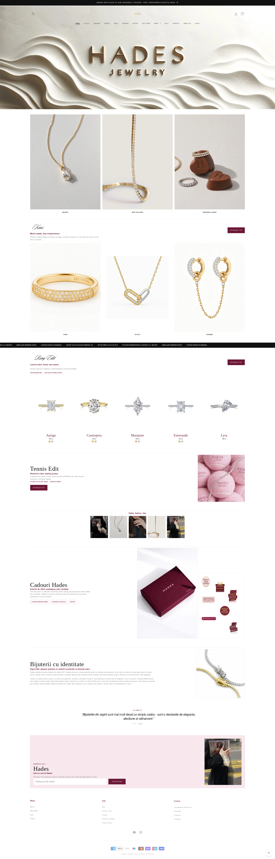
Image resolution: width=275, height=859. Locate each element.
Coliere (32, 818)
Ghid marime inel (36, 372)
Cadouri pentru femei (40, 602)
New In (32, 807)
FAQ (103, 807)
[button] (33, 14)
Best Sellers (34, 811)
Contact (104, 815)
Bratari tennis (55, 481)
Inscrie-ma (117, 781)
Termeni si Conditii (108, 818)
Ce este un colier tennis (39, 481)
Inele (31, 815)
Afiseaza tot (236, 230)
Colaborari (177, 815)
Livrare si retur (107, 811)
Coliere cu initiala (59, 602)
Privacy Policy (107, 822)
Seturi (72, 602)
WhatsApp (177, 811)
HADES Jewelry (132, 853)
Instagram (177, 818)
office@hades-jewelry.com (183, 807)
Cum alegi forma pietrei (53, 372)
